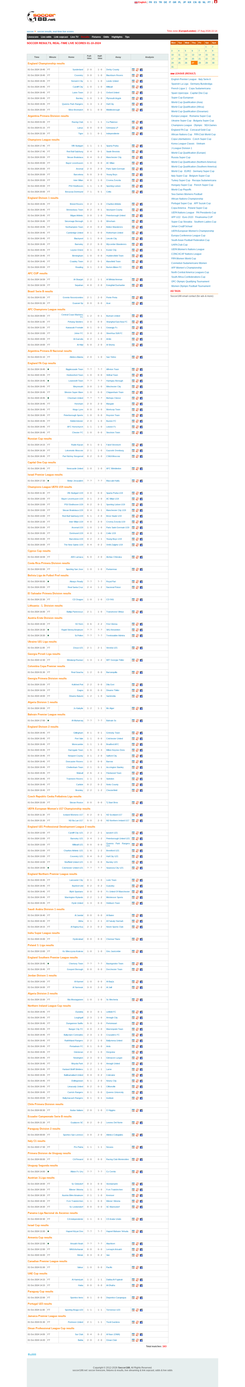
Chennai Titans (113, 939)
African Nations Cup (181, 134)
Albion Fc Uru (76, 1171)
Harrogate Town (75, 750)
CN (195, 2)
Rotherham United (114, 233)
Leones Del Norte (114, 1122)
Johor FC (78, 333)
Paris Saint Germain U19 (117, 527)
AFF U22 (175, 217)
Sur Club (79, 1334)
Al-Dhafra (110, 1285)
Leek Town (111, 880)
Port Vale (79, 738)
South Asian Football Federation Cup (190, 240)
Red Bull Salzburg (75, 151)
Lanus (80, 128)
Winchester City (113, 386)
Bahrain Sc (111, 720)
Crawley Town (76, 261)
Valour (80, 1267)
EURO (187, 171)
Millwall (109, 87)
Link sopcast (61, 37)
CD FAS (110, 599)
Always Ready (76, 581)
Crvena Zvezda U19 (115, 522)
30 (213, 63)
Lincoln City (111, 238)
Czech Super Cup (202, 139)
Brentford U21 (112, 850)
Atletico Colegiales (114, 1135)
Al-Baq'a (110, 981)
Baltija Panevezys (75, 612)
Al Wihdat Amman (114, 279)
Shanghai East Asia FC (116, 322)
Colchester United (114, 738)
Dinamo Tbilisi (112, 690)
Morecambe (77, 744)
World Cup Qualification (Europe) (188, 152)
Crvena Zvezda (113, 180)
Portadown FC (76, 1046)
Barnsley (79, 244)
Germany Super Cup (203, 171)
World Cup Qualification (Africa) (187, 107)
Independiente (112, 133)
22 (206, 59)
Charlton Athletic (113, 204)
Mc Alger (110, 708)
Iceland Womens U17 (73, 815)
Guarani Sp (78, 303)
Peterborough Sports (73, 415)
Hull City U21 (112, 856)
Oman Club (111, 1340)
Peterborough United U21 (118, 838)
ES (155, 2)
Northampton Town (74, 227)
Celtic (108, 192)
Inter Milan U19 (76, 522)
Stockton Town (113, 432)
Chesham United (75, 398)
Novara (109, 1147)
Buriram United (113, 316)
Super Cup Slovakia (181, 221)
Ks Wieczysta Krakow (73, 951)
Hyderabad (78, 939)
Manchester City (114, 157)
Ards (108, 1046)
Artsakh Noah (76, 1243)
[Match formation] (137, 70)
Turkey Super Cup (180, 180)
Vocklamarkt (112, 1184)
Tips (127, 37)
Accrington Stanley (115, 767)
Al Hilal (80, 345)
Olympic (198, 125)
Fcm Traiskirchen (114, 1189)
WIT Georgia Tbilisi (115, 660)
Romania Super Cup (200, 116)
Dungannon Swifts (74, 1023)
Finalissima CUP (204, 217)
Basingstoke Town (114, 963)
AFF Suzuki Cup (202, 203)
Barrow (109, 761)
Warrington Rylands (74, 897)
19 (186, 59)
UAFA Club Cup (179, 244)
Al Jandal (79, 915)
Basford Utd (77, 886)
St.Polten (79, 635)
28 (199, 63)
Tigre (80, 133)
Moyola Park (77, 1063)
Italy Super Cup (179, 175)
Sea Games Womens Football (186, 194)
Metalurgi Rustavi (75, 660)
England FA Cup (179, 130)
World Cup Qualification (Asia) (187, 102)
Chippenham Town (114, 392)
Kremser (110, 1195)
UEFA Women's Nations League (187, 249)
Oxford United (112, 92)
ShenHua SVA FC (114, 333)
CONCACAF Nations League (186, 254)
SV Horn (79, 624)
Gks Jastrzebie (113, 951)
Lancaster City (76, 880)
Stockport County (114, 210)
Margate (110, 404)
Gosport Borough (75, 969)
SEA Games (210, 125)
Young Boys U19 (114, 539)
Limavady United (75, 1086)
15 (206, 55)
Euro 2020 (187, 217)
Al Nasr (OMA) (113, 1334)
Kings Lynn (78, 409)
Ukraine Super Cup (181, 120)
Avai (108, 303)
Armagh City (112, 1017)
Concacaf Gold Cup (200, 130)
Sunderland (78, 69)
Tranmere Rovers (74, 779)
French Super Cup (203, 185)
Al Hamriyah (77, 1279)
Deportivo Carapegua (116, 1297)
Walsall (80, 773)
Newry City (111, 1081)
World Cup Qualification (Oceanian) (189, 111)
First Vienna (111, 624)
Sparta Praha (112, 146)
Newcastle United (75, 468)
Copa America (178, 208)
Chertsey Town (76, 963)
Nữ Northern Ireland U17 (117, 820)
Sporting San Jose (74, 569)
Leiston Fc (111, 427)
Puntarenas (111, 569)
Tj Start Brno (112, 802)
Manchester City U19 (116, 510)
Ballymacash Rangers (73, 1098)
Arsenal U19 (77, 527)
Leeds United (112, 81)
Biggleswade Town (74, 369)
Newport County (75, 756)
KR (189, 2)
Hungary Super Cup (181, 185)
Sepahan (79, 285)
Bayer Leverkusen (74, 163)
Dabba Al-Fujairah (114, 1279)
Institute (110, 1098)
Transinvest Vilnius (115, 612)
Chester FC (77, 432)
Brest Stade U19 (114, 516)
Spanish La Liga (179, 84)
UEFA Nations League (182, 212)
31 (172, 67)
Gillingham (78, 733)
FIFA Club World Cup (205, 134)
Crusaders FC (113, 1035)
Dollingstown (77, 1081)
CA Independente (75, 1219)
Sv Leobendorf (76, 1207)
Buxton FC (111, 421)
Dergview (110, 1052)
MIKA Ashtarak (76, 1249)
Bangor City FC (76, 1029)
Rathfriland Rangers (74, 1040)
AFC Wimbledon (113, 468)
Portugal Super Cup (181, 203)
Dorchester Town (114, 969)
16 (213, 55)
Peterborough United (115, 215)
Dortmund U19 (76, 533)
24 (172, 63)
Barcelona (78, 174)
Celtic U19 (111, 533)
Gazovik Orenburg (115, 450)
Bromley (79, 790)
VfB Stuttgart (77, 146)
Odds (106, 37)
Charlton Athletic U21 (73, 850)
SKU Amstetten (113, 630)
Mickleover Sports (114, 897)
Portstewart (111, 1023)
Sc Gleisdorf (77, 1184)
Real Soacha (77, 672)
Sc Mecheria (112, 999)
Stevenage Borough (74, 221)
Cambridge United (74, 233)
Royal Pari (111, 581)
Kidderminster (76, 421)
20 (193, 59)
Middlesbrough (113, 110)
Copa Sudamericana (200, 88)
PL (179, 2)
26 (186, 63)
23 (213, 59)
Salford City (111, 756)
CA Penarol (78, 1159)
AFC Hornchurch (75, 427)
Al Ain (108, 339)
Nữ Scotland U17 (114, 815)
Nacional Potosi (113, 587)
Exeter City (111, 250)
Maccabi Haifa (112, 481)
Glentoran (78, 1052)
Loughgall (78, 1017)
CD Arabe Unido (113, 1219)
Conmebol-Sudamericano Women (189, 263)
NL (204, 2)
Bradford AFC (112, 744)
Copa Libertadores (181, 139)
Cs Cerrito (111, 1171)
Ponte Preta (111, 297)
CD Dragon (78, 599)
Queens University (115, 1092)
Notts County (112, 784)
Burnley (79, 98)
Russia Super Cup (180, 157)
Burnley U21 (112, 862)
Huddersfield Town (114, 256)
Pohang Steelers (75, 322)
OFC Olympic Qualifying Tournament (190, 281)
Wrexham (110, 221)
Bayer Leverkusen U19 (72, 499)
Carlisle (79, 784)
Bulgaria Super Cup (203, 120)
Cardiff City (78, 87)
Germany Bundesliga (201, 84)
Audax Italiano (76, 1110)
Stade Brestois (113, 151)
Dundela (79, 1012)
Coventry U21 (76, 856)
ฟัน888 (32, 1354)
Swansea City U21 (114, 868)
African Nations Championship (187, 198)
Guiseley (110, 886)
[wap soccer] (215, 2)
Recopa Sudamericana (204, 180)
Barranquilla (111, 672)
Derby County (112, 69)
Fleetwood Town (113, 773)
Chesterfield (111, 790)
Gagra (80, 690)
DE (165, 2)
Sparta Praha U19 (114, 493)
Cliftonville (110, 1086)
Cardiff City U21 (75, 833)
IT (170, 2)
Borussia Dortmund (74, 192)
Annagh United (113, 1063)
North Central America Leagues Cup (190, 272)
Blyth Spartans (76, 891)
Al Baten (110, 915)
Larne (109, 1069)
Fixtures (96, 37)
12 (186, 55)
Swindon (110, 779)
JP (184, 2)
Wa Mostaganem (75, 999)
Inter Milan (78, 180)
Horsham (78, 404)
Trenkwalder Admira (115, 635)
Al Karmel (78, 981)
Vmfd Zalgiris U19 (114, 545)
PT (209, 2)
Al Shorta (110, 345)
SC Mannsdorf (113, 1207)
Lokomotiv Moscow (74, 450)
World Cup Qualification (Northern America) (193, 162)
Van (108, 1255)
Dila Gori (110, 684)
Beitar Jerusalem (75, 481)
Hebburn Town (113, 903)
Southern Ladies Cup (205, 221)
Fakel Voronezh (113, 445)
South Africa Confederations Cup (188, 277)
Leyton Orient (76, 250)
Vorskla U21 (112, 648)
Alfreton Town (112, 369)
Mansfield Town (113, 261)
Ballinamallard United (73, 1075)
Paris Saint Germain (115, 169)
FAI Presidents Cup (206, 212)
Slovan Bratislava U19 (73, 510)
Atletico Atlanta (76, 357)
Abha (80, 921)
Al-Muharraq (77, 720)
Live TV (74, 37)
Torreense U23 (113, 1310)
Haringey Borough (114, 381)
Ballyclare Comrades (73, 1035)
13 (193, 55)
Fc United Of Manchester (118, 891)
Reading (79, 267)
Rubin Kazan (77, 445)
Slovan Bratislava (75, 157)
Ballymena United (114, 1040)
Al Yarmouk (78, 987)
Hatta (80, 1285)
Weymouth (78, 386)
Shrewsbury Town (74, 210)
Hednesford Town (75, 375)
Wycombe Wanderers (116, 244)
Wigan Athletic (76, 215)
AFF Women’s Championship (186, 267)
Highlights (117, 37)
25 (179, 63)
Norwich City (77, 81)
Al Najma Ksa (77, 927)
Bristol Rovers (76, 204)
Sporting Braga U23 (74, 1310)
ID (199, 2)
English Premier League (184, 79)
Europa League (179, 116)
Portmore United (75, 1322)
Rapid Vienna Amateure (72, 630)
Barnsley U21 (76, 838)
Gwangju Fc (112, 327)
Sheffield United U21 (73, 862)
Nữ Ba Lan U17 (76, 820)
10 (172, 55)
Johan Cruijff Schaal (181, 226)
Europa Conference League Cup (188, 235)
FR (150, 2)
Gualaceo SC (77, 1122)
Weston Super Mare (74, 392)
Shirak (80, 1255)
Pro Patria (78, 1147)
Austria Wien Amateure (72, 1195)
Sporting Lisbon (113, 186)
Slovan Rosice (76, 802)
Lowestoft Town (76, 381)
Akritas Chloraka (114, 557)
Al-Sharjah (78, 279)
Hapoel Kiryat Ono (74, 1231)
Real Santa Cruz (75, 587)
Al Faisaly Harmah (114, 921)
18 (179, 59)
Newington (78, 1058)
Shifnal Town (112, 375)
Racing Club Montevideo (117, 1159)
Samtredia (111, 696)
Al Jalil (109, 987)
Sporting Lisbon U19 (115, 504)
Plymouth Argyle (113, 98)
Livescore (33, 37)
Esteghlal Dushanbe (115, 285)
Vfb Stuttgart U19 (75, 493)
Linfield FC (111, 1012)
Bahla (80, 1340)
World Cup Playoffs (181, 189)
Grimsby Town (113, 733)
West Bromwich (76, 110)
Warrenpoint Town (114, 1029)
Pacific (109, 1267)
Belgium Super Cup (199, 175)
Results (85, 37)
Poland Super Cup (197, 208)
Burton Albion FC (114, 267)
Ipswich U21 (112, 833)
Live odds (46, 37)
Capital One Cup (199, 93)
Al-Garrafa (78, 339)
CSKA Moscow (113, 456)
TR (160, 2)
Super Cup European (182, 97)
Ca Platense (112, 122)
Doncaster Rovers (74, 761)
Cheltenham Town (74, 767)
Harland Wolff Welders (72, 1069)
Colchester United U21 (72, 868)
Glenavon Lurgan (114, 1058)
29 (206, 63)
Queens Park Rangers (72, 104)
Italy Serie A (204, 79)
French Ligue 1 (179, 88)
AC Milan (110, 163)
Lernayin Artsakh (114, 1249)
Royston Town (113, 415)
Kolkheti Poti (77, 684)
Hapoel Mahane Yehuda (117, 1231)
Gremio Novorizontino (73, 297)
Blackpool (78, 238)
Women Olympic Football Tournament (190, 286)
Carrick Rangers (75, 1092)
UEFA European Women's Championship (192, 231)
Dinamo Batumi (76, 696)
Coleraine (110, 1075)
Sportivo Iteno (76, 1297)
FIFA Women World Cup (183, 258)
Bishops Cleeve (113, 398)
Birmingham (77, 256)
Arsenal (79, 169)
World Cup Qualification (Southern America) (194, 166)
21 (199, 59)
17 (172, 59)
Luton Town (77, 92)
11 (179, 55)
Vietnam (200, 143)
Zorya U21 (78, 648)
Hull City (110, 104)
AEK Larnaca (77, 557)
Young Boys (111, 174)
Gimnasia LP (112, 128)
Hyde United (77, 903)
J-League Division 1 (181, 148)
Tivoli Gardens (113, 1322)
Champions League (181, 125)
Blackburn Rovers (114, 75)
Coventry (78, 75)
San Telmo (111, 357)
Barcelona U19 (76, 539)
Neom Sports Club (114, 927)
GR (174, 2)
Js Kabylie (78, 708)
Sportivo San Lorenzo (73, 1135)
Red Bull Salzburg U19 (72, 516)
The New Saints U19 (73, 545)
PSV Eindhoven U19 (73, 504)
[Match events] (133, 70)
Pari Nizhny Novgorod (73, 456)
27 (193, 63)
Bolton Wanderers (114, 227)
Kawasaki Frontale (74, 327)
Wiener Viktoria (76, 1189)
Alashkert (110, 1243)
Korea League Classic (182, 143)
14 (199, 55)
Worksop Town (113, 409)
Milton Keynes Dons (115, 750)
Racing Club (77, 122)
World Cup (176, 171)
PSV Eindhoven (76, 186)
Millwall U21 (77, 844)
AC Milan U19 (112, 499)
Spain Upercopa (179, 93)
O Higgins (110, 1110)
